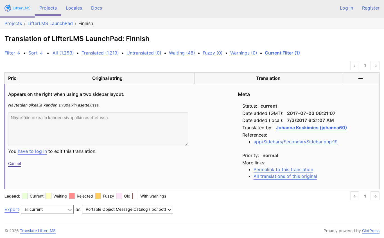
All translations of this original (285, 176)
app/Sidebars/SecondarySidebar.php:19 (296, 141)
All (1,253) (63, 53)
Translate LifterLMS (38, 230)
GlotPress (371, 230)
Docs (96, 8)
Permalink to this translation (283, 169)
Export (11, 209)
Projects (48, 8)
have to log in (32, 151)
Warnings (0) (243, 53)
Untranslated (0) (144, 53)
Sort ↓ (35, 53)
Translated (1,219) (100, 53)
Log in (346, 8)
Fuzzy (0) (213, 53)
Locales (74, 8)
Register (371, 8)
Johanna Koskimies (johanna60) (311, 127)
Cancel (14, 163)
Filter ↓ (12, 53)
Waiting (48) (182, 53)
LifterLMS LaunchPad (50, 23)
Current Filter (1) (282, 53)
